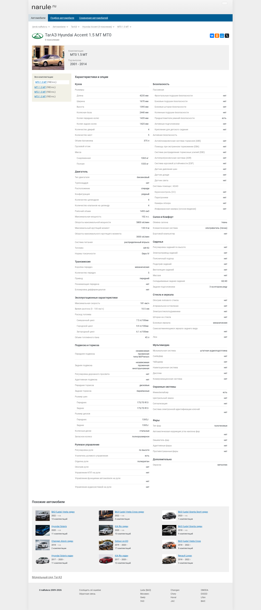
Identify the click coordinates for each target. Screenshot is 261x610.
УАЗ (142, 601)
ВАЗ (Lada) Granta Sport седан (193, 512)
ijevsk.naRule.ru (39, 27)
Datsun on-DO (121, 541)
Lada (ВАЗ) (145, 590)
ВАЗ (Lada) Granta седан (190, 526)
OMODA (204, 590)
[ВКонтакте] (212, 36)
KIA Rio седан (121, 526)
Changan (175, 590)
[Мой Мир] (222, 36)
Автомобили (38, 18)
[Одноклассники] (217, 36)
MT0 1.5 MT (123, 27)
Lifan (203, 597)
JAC (173, 601)
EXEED (204, 594)
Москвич (144, 594)
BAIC (203, 601)
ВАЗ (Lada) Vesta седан (63, 512)
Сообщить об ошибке (90, 590)
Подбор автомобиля (62, 18)
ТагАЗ (74, 27)
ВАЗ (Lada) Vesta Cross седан (129, 512)
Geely (142, 597)
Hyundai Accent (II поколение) (97, 27)
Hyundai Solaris (59, 526)
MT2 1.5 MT (40, 92)
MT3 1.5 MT (40, 96)
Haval (173, 597)
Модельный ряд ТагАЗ (47, 577)
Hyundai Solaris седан (62, 555)
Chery (173, 594)
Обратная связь (87, 594)
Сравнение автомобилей (93, 18)
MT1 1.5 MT (40, 87)
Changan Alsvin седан (62, 541)
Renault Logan (185, 555)
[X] (227, 36)
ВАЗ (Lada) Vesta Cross (189, 541)
